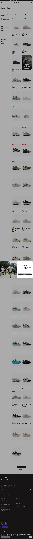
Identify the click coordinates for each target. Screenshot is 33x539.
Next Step (25, 274)
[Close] (32, 261)
